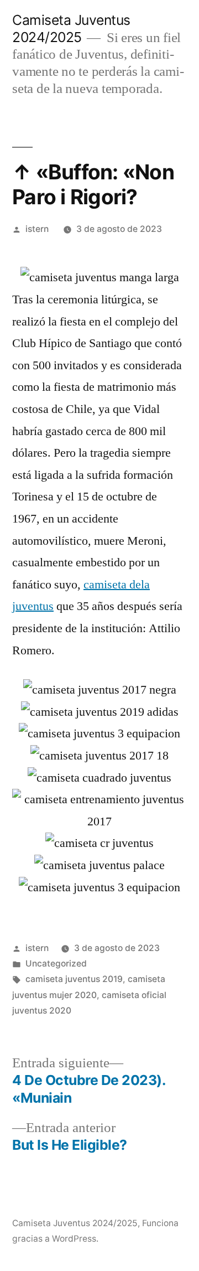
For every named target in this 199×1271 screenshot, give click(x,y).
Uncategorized (56, 963)
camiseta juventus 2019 (74, 979)
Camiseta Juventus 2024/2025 (71, 28)
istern (37, 229)
